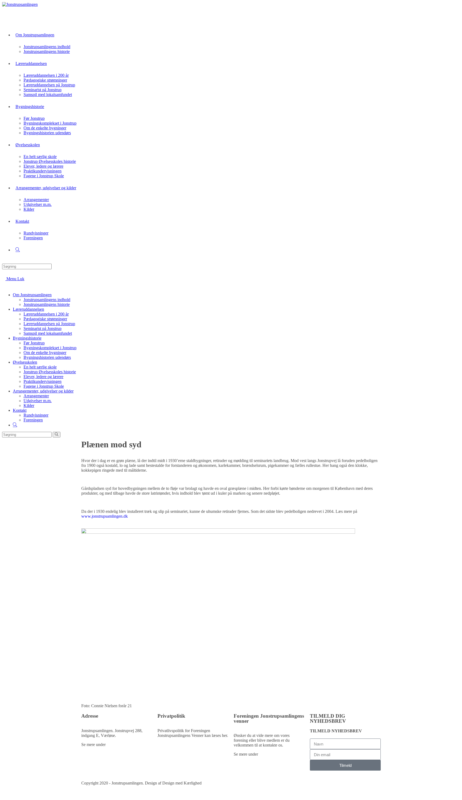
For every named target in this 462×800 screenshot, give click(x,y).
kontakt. (113, 744)
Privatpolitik (167, 744)
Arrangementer (36, 396)
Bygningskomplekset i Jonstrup (50, 347)
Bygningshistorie (27, 338)
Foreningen (33, 420)
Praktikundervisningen (42, 381)
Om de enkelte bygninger (45, 352)
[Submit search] (56, 434)
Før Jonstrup (34, 343)
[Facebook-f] (240, 782)
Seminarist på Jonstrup (42, 328)
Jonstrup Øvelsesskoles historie (50, 372)
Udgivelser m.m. (38, 400)
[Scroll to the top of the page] (3, 795)
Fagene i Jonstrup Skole (44, 386)
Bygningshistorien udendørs (47, 357)
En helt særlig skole (40, 367)
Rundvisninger (36, 415)
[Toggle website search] (17, 250)
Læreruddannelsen (28, 309)
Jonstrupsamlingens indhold (47, 299)
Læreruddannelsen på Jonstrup (49, 323)
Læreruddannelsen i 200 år (46, 314)
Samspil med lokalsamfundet (48, 333)
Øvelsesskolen (25, 362)
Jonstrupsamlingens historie (47, 304)
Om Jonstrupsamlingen (32, 295)
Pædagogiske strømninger (45, 319)
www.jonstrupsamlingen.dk (104, 516)
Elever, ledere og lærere (43, 376)
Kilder (29, 405)
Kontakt (19, 410)
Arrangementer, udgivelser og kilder (43, 391)
